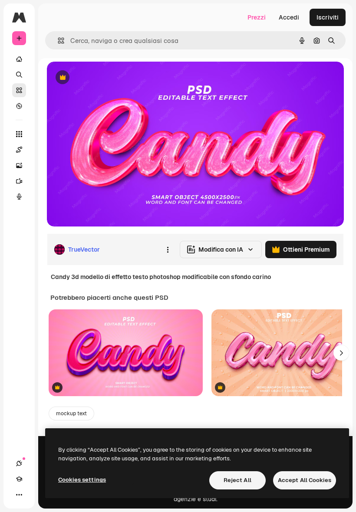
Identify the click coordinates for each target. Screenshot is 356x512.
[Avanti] (341, 352)
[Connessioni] (19, 463)
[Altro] (19, 495)
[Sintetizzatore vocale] (19, 196)
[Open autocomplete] (57, 40)
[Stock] (19, 90)
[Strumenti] (19, 134)
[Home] (19, 59)
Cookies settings (82, 479)
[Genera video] (19, 181)
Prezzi (256, 17)
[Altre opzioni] (167, 249)
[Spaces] (19, 150)
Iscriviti (327, 17)
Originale (104, 78)
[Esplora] (19, 106)
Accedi (289, 17)
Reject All (237, 480)
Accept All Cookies (304, 480)
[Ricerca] (19, 75)
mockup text (71, 413)
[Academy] (19, 479)
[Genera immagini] (19, 165)
